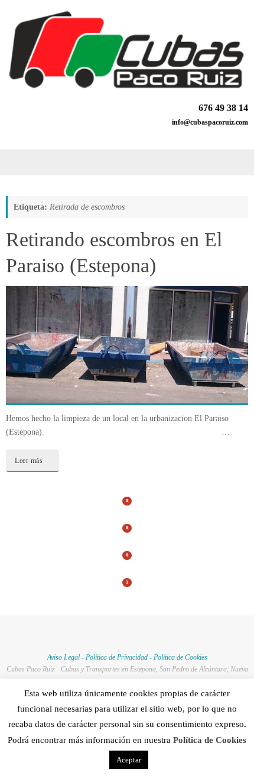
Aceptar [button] (128, 759)
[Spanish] (241, 133)
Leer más (29, 461)
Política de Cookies (180, 657)
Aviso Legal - (66, 657)
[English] (227, 133)
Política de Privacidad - (120, 657)
